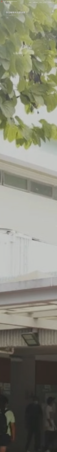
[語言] (49, 0)
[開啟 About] (31, 2)
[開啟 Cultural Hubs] (51, 2)
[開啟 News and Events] (55, 2)
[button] (28, 451)
